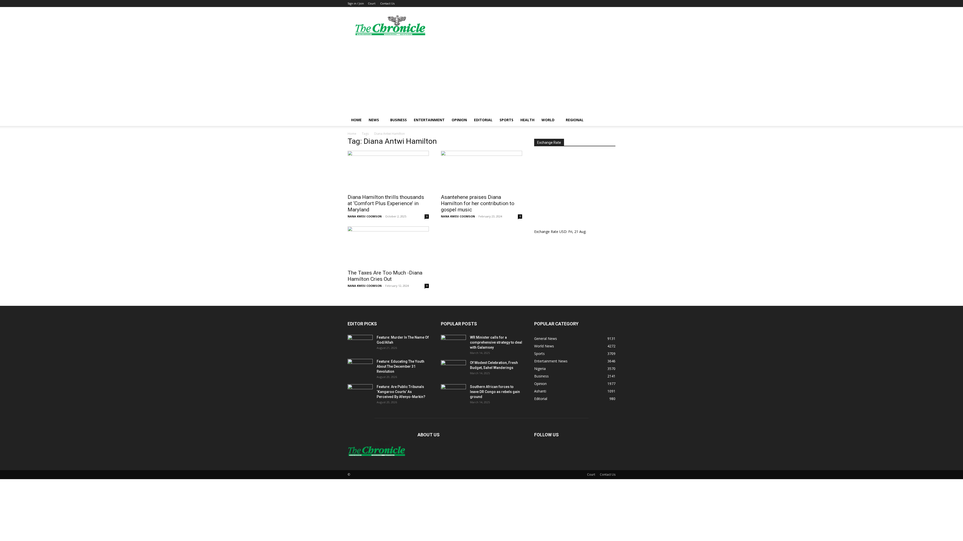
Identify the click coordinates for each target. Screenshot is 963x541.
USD (563, 231)
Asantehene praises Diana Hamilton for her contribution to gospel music (477, 203)
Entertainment (429, 119)
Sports (506, 119)
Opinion (459, 119)
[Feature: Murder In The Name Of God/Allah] (360, 343)
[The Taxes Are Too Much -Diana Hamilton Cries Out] (388, 246)
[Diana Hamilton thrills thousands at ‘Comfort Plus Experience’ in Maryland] (388, 171)
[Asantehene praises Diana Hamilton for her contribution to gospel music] (481, 171)
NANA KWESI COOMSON (365, 216)
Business (398, 119)
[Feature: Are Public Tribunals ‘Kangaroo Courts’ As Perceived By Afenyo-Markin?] (360, 393)
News (374, 119)
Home (356, 119)
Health (527, 119)
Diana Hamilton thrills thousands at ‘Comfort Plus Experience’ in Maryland (386, 203)
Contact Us (387, 3)
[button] (609, 120)
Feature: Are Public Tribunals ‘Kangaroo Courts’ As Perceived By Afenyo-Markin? (401, 392)
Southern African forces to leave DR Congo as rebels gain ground (495, 392)
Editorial (483, 119)
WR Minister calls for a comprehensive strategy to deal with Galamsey (496, 342)
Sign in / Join (356, 3)
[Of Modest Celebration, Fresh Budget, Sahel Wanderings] (453, 369)
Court (371, 3)
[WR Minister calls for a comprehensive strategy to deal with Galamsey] (453, 343)
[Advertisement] (481, 76)
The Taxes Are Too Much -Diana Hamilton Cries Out (385, 276)
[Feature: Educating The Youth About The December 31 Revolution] (360, 367)
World (547, 119)
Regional (575, 119)
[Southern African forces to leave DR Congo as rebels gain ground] (453, 393)
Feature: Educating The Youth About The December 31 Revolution (400, 366)
